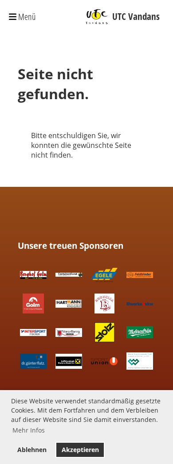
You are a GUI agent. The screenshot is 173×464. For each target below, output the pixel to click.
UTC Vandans (136, 16)
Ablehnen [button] (32, 449)
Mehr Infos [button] (28, 430)
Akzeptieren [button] (80, 449)
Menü (26, 17)
